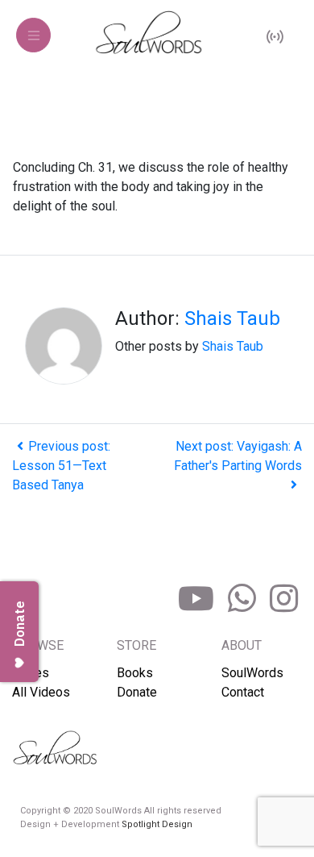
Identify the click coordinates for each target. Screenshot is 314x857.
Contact (242, 692)
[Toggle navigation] (33, 35)
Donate (137, 692)
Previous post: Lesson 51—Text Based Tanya (61, 466)
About (241, 645)
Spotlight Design (157, 824)
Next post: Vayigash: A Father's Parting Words (238, 456)
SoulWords (252, 672)
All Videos (41, 692)
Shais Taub (232, 318)
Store (136, 645)
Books (135, 672)
